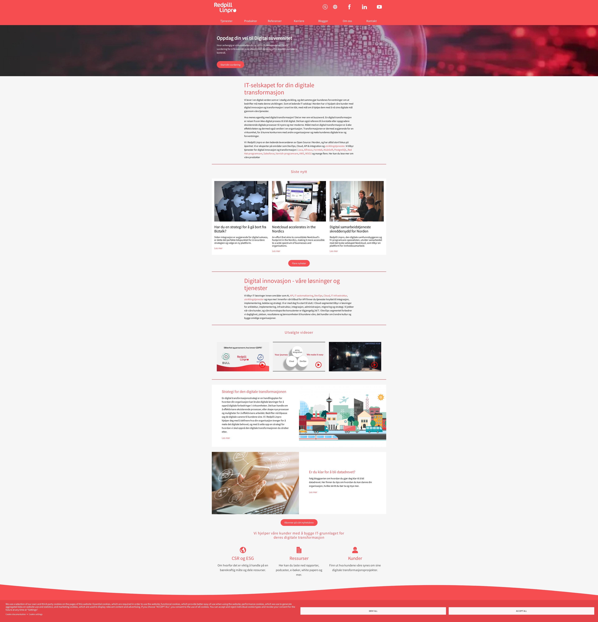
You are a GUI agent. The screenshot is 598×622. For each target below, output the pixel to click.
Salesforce (269, 153)
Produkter (250, 21)
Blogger (323, 21)
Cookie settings (36, 614)
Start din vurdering (230, 64)
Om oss (347, 21)
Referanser (275, 21)
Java (300, 149)
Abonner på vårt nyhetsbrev (299, 522)
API (291, 295)
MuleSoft (328, 149)
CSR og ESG (243, 558)
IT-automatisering (303, 295)
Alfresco (308, 149)
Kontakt (371, 21)
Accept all (521, 611)
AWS (301, 153)
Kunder (355, 558)
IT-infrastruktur (339, 295)
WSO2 (308, 153)
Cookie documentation (16, 614)
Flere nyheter (299, 263)
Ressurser (299, 558)
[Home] (225, 12)
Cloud (327, 295)
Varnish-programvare (287, 153)
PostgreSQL (340, 149)
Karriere (299, 21)
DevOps (318, 295)
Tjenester (226, 21)
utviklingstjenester (335, 146)
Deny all (373, 611)
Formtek (318, 149)
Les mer (218, 248)
